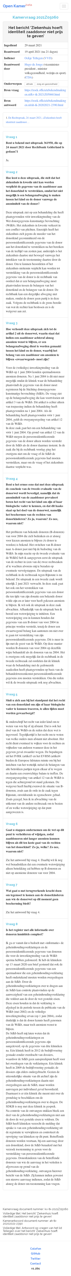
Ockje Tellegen (34, 58)
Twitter (35, 1258)
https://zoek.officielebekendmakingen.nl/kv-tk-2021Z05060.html (45, 92)
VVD (47, 58)
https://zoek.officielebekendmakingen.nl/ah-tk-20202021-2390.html (45, 103)
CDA (29, 77)
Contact (35, 1263)
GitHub (35, 1253)
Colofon (35, 1248)
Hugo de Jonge (34, 64)
